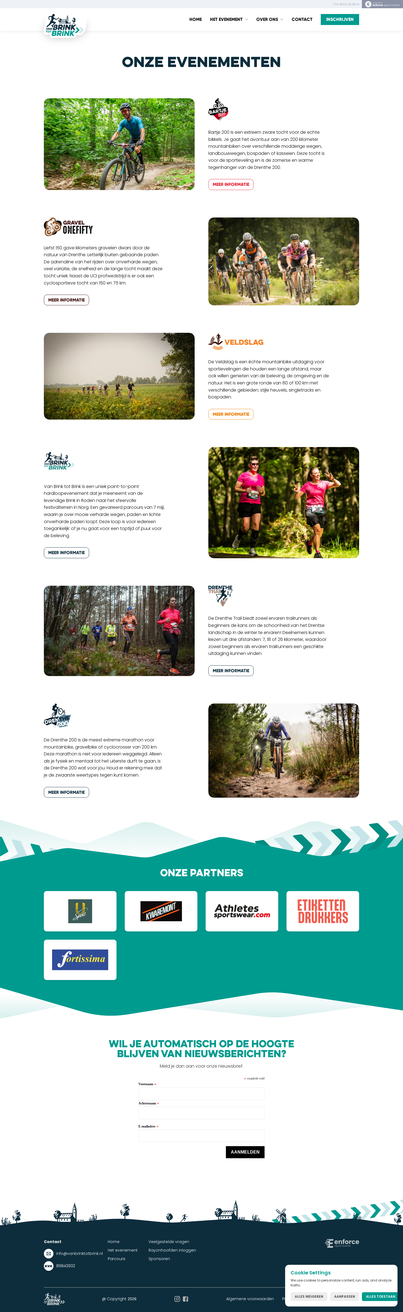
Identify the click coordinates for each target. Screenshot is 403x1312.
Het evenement (123, 1250)
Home (195, 19)
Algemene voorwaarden (250, 1299)
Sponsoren (159, 1258)
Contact (302, 19)
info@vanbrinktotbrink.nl (79, 1253)
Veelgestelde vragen (169, 1241)
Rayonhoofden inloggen (172, 1250)
